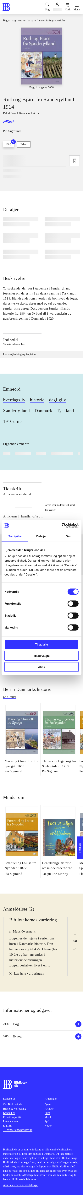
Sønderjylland (16, 410)
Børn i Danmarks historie (27, 689)
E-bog (23, 144)
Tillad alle (41, 644)
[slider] (41, 58)
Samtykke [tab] (15, 536)
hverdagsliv (14, 399)
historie (37, 399)
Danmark (43, 410)
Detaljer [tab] (41, 536)
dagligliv (57, 399)
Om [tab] (68, 536)
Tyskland (65, 410)
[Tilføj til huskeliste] (74, 160)
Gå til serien (9, 696)
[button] (41, 1024)
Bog (8, 144)
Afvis (41, 667)
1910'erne (12, 421)
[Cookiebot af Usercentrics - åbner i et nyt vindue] (62, 525)
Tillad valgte (41, 655)
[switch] (73, 604)
